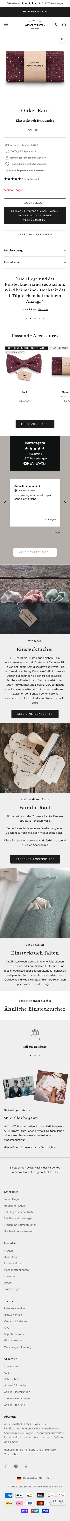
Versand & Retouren (35, 234)
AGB (7, 1372)
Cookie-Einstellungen (17, 1392)
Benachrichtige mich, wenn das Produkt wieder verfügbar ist (35, 215)
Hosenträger (11, 1257)
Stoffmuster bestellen (35, 11)
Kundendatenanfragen (17, 1398)
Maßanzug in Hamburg (17, 1347)
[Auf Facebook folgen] (6, 1466)
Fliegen (8, 1250)
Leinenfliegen (12, 1199)
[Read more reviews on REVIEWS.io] (35, 464)
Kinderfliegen (12, 1289)
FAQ (6, 1327)
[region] (35, 502)
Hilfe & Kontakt (13, 1315)
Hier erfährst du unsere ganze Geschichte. (30, 1147)
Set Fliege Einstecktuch (18, 1212)
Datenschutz (12, 1379)
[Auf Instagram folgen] (16, 1466)
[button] (35, 179)
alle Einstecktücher (35, 713)
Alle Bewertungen (35, 552)
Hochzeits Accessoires (18, 1231)
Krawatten (10, 1276)
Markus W (43, 309)
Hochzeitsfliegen (14, 1205)
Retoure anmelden (15, 1308)
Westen (8, 1282)
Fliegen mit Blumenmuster (20, 1225)
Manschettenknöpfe (16, 1270)
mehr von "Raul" (35, 424)
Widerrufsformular (15, 1385)
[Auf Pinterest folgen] (26, 1466)
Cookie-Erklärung (14, 1405)
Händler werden (14, 1340)
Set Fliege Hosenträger (18, 1218)
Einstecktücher (13, 1263)
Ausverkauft (35, 202)
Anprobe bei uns (14, 1334)
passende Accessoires (35, 859)
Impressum (11, 1366)
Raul (24, 392)
